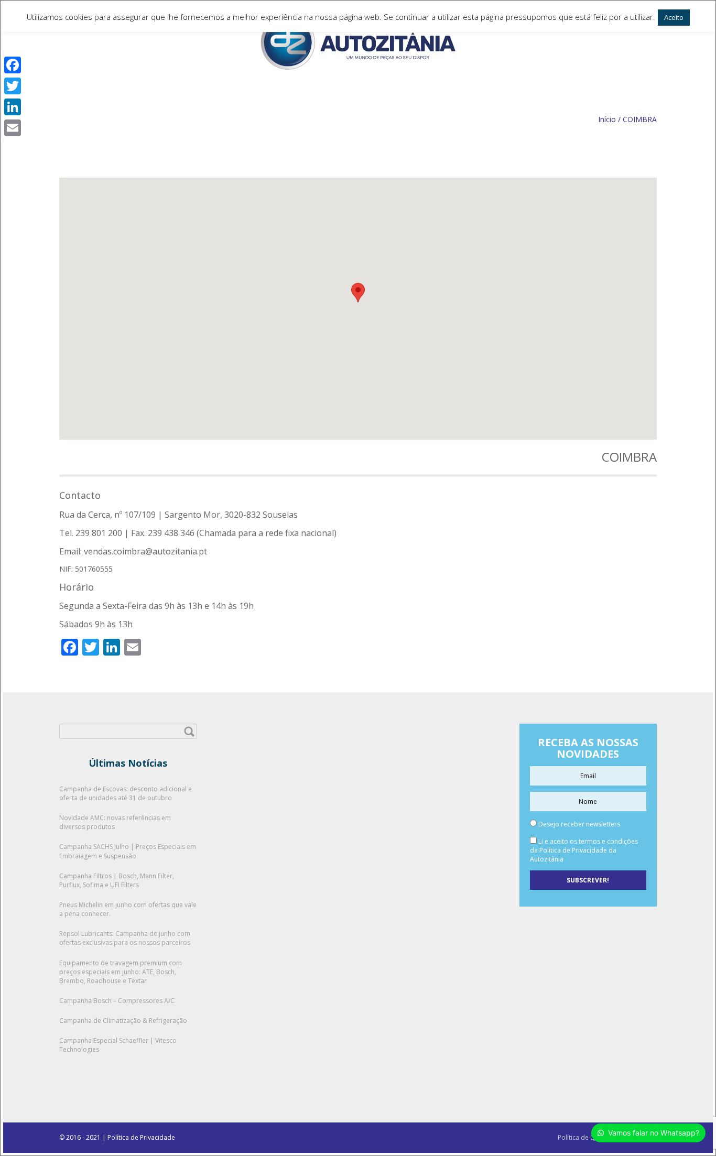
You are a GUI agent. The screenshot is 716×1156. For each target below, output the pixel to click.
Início (607, 119)
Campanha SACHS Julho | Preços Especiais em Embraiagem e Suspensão (127, 851)
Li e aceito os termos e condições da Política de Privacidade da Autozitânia (584, 850)
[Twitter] (12, 85)
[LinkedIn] (12, 106)
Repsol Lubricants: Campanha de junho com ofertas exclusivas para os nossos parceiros (124, 938)
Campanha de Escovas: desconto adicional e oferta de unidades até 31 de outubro (125, 793)
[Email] (12, 127)
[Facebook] (12, 64)
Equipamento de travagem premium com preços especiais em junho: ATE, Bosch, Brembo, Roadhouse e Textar (120, 971)
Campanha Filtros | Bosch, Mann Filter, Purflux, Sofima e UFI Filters (116, 880)
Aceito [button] (674, 17)
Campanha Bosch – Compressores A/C (117, 1000)
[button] (358, 299)
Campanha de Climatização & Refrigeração (123, 1020)
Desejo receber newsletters (578, 824)
